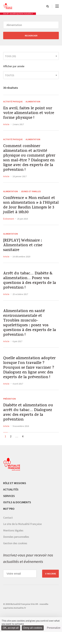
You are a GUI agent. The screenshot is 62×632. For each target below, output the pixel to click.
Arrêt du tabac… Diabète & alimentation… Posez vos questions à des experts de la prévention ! (29, 280)
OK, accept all (11, 627)
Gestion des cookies (15, 543)
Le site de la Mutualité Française (22, 524)
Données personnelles (16, 537)
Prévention (9, 398)
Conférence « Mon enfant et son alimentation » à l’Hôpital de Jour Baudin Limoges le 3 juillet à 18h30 (31, 205)
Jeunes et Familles (31, 191)
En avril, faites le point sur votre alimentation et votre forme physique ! (28, 113)
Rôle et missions (14, 483)
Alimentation (33, 101)
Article (6, 124)
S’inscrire (50, 573)
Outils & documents (17, 502)
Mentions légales (13, 530)
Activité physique (13, 101)
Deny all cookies (32, 627)
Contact (8, 517)
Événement (8, 218)
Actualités (10, 489)
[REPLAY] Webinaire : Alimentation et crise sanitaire (22, 246)
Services (9, 496)
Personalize (53, 627)
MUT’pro (8, 509)
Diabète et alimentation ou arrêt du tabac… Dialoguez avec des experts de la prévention (28, 412)
